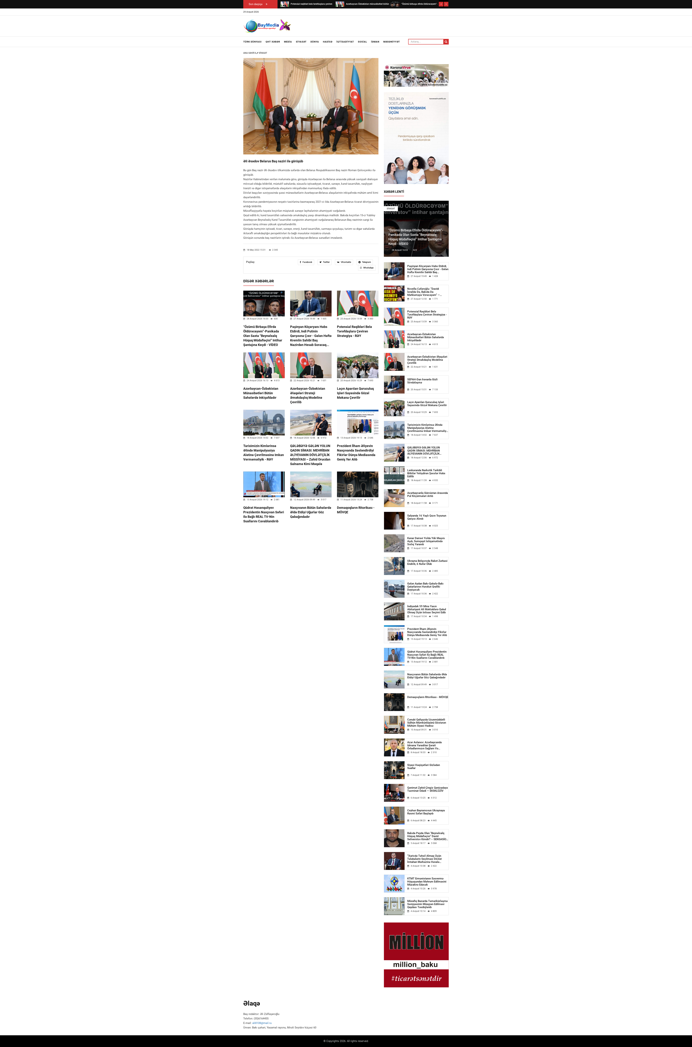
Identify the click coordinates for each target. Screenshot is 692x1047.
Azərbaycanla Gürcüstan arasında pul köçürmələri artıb (427, 495)
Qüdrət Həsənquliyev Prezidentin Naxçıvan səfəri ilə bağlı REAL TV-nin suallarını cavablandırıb (427, 654)
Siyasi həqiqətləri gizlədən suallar (423, 767)
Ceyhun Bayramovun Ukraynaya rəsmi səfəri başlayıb (426, 812)
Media (288, 41)
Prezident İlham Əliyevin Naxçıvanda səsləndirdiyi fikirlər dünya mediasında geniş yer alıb (427, 632)
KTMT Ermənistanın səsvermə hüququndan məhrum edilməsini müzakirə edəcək (426, 881)
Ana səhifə (249, 53)
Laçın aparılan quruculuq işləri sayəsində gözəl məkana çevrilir (355, 393)
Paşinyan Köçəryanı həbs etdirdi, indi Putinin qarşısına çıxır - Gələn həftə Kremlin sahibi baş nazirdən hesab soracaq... (311, 336)
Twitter (326, 262)
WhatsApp (368, 267)
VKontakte (345, 262)
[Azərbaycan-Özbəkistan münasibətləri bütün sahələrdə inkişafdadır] (284, 4)
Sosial (362, 41)
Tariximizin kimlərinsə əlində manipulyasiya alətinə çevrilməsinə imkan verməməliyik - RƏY (427, 428)
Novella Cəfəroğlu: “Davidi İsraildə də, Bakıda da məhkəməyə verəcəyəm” (423, 292)
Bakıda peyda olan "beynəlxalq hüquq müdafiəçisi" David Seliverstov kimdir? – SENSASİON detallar (427, 836)
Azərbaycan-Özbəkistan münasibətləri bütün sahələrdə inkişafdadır (260, 393)
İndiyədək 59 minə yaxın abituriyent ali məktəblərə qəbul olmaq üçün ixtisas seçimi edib (426, 609)
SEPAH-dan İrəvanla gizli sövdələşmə (422, 381)
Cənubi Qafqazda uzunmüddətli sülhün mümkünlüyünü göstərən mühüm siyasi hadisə (426, 722)
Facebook (307, 262)
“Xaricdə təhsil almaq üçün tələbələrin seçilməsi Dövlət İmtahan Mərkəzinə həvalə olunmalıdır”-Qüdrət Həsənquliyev (427, 859)
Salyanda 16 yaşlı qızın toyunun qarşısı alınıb (426, 517)
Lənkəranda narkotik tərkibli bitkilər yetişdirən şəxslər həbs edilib (426, 473)
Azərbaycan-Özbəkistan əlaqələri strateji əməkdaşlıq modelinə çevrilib (427, 359)
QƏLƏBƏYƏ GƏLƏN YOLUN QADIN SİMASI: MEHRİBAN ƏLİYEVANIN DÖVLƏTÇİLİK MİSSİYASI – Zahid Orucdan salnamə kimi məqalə (310, 455)
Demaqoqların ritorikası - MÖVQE (427, 697)
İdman (375, 41)
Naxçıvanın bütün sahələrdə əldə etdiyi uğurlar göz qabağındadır (310, 512)
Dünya (314, 41)
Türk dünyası (252, 41)
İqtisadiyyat (345, 41)
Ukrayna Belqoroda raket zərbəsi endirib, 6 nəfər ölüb (427, 562)
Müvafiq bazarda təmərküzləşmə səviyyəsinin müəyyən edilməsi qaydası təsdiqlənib (427, 904)
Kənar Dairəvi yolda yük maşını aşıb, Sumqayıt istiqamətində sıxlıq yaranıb (426, 541)
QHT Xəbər (273, 41)
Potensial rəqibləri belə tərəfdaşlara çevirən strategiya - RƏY (354, 331)
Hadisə (327, 41)
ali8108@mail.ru (262, 1023)
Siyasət (301, 41)
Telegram (366, 262)
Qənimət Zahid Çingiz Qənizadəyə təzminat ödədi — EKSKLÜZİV (427, 789)
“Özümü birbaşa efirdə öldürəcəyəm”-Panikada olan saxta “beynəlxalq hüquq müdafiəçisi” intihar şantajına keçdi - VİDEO (262, 336)
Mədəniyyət (391, 41)
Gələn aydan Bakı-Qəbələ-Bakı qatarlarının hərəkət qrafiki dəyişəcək (425, 586)
